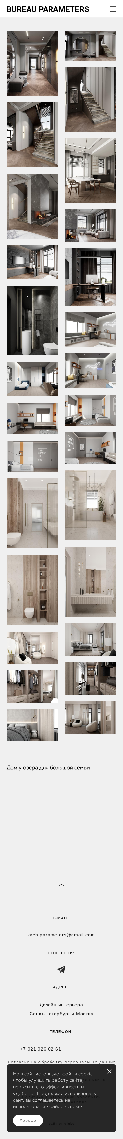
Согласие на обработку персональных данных (62, 1062)
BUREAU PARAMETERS (48, 9)
